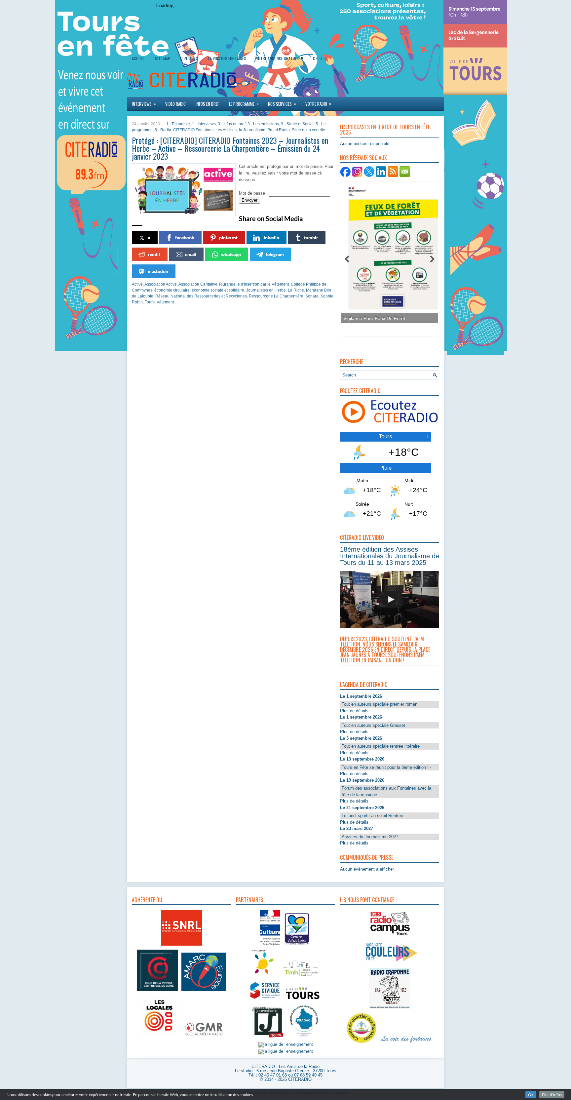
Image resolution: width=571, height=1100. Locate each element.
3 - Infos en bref (232, 124)
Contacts (189, 58)
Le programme (244, 103)
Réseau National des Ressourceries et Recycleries (201, 296)
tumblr (311, 237)
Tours (150, 302)
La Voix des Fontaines (227, 58)
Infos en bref (207, 103)
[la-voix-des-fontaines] (406, 1043)
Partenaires (249, 900)
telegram (275, 254)
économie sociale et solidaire (218, 290)
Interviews (144, 103)
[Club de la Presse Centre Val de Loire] (157, 991)
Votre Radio (318, 103)
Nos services (282, 103)
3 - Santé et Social (297, 124)
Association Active (160, 284)
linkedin (270, 237)
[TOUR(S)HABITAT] (300, 976)
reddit (154, 254)
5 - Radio (163, 130)
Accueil (138, 58)
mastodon (158, 271)
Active (137, 284)
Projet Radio (278, 130)
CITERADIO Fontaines (193, 130)
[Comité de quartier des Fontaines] (361, 1043)
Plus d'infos (552, 1094)
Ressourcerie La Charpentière (276, 296)
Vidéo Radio (175, 103)
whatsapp (231, 254)
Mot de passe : (254, 193)
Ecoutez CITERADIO (360, 391)
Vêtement (165, 302)
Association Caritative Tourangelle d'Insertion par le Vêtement (233, 284)
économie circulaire (172, 290)
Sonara (312, 296)
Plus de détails (354, 710)
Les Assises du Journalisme (240, 130)
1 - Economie (178, 124)
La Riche (296, 290)
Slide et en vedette (308, 130)
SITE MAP (162, 58)
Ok (530, 1094)
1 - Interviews (204, 124)
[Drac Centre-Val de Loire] (270, 945)
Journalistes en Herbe (266, 290)
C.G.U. (319, 58)
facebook (184, 237)
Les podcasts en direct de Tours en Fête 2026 (385, 129)
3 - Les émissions (263, 124)
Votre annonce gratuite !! (279, 58)
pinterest (228, 237)
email (190, 254)
